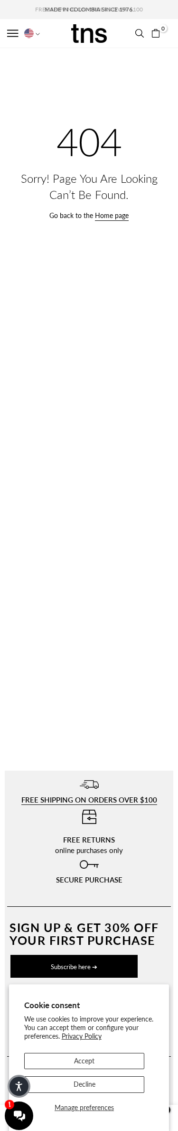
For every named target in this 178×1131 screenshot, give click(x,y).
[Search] (139, 33)
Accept (84, 1061)
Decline (84, 1084)
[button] (13, 33)
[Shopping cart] (155, 33)
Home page (112, 215)
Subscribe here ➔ (74, 967)
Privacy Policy (82, 1036)
